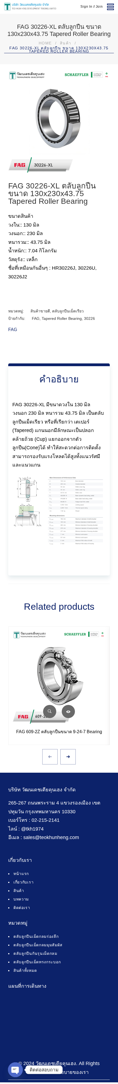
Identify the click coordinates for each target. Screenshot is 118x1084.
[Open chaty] (15, 1069)
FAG (36, 318)
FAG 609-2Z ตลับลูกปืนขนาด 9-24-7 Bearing (59, 731)
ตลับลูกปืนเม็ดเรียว (68, 311)
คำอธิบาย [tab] (59, 379)
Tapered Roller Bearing (62, 318)
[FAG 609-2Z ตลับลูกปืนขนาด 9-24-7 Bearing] (59, 677)
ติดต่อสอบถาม (68, 711)
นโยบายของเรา (72, 1072)
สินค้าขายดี (40, 311)
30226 (89, 318)
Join (99, 7)
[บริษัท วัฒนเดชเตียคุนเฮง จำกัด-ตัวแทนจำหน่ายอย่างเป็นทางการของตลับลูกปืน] (30, 7)
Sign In (86, 7)
